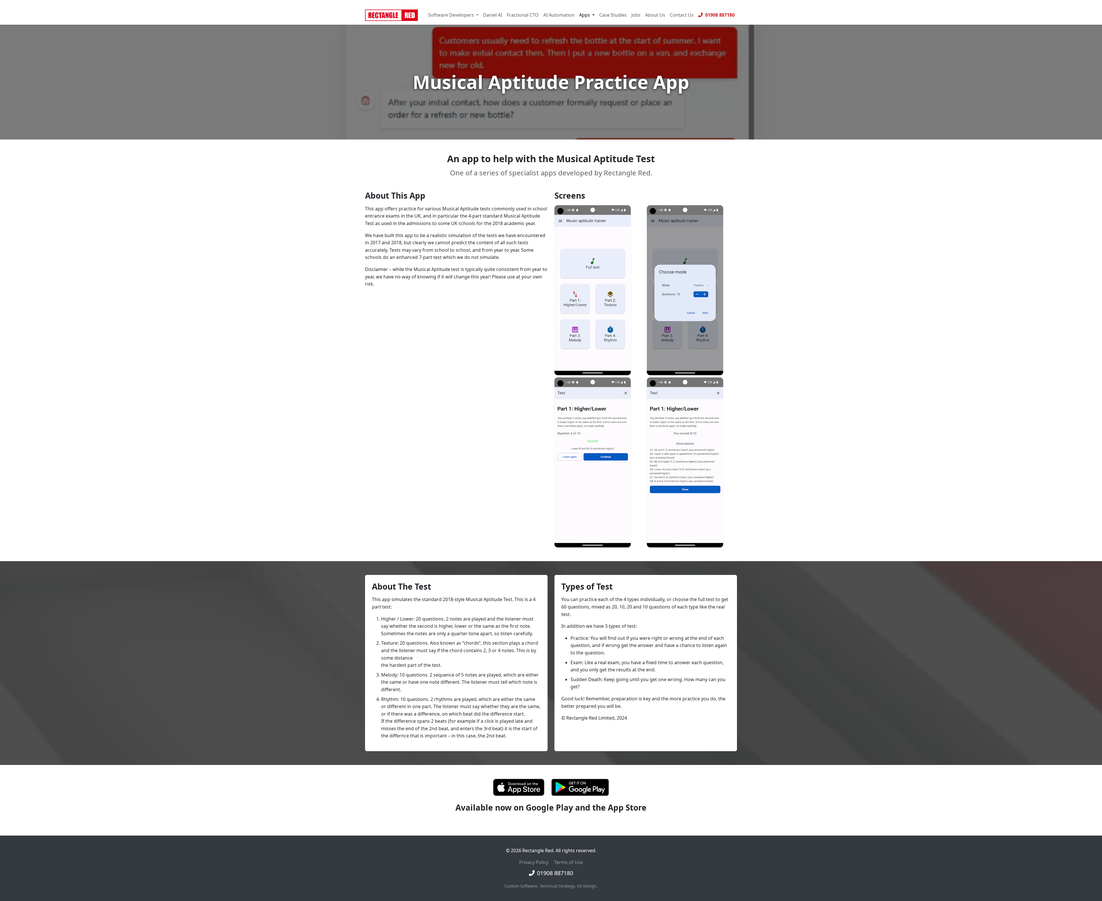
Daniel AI (492, 15)
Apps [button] (585, 15)
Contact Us (682, 15)
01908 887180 (719, 15)
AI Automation (559, 15)
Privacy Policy (533, 862)
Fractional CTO (523, 15)
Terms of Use (568, 862)
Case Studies (613, 15)
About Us (655, 15)
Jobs (636, 15)
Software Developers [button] (451, 15)
